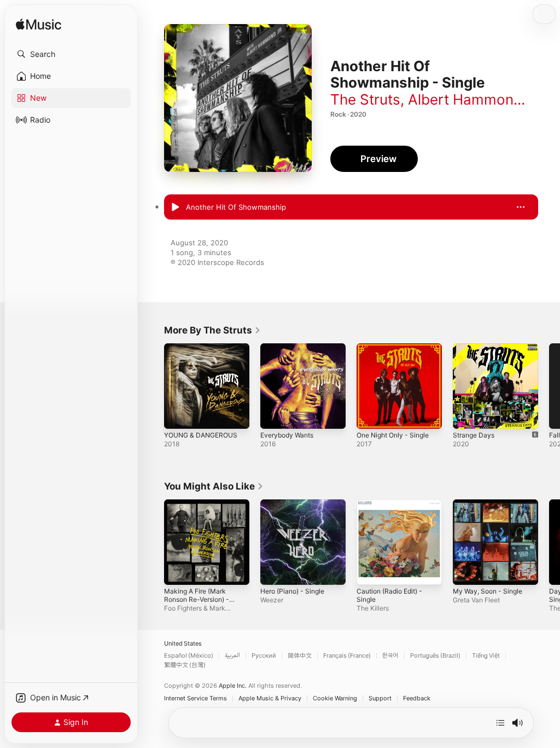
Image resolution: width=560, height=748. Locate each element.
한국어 (390, 656)
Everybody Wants (286, 435)
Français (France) (347, 656)
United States (183, 644)
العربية (232, 656)
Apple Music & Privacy (269, 698)
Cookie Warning (335, 698)
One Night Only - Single (393, 435)
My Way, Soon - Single (487, 591)
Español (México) (188, 656)
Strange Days (473, 435)
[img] (38, 25)
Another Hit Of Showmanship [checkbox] (236, 207)
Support (380, 698)
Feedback (416, 698)
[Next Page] (549, 386)
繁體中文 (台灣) (185, 665)
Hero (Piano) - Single (292, 591)
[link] (212, 330)
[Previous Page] (153, 386)
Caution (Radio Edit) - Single (389, 595)
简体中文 (300, 656)
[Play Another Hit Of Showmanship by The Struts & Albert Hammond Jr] (175, 207)
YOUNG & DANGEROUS (200, 435)
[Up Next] (500, 722)
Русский (264, 656)
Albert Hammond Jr (473, 99)
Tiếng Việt (486, 656)
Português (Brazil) (435, 656)
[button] (71, 54)
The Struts (365, 99)
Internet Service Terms (195, 698)
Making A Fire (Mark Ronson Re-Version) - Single (196, 599)
